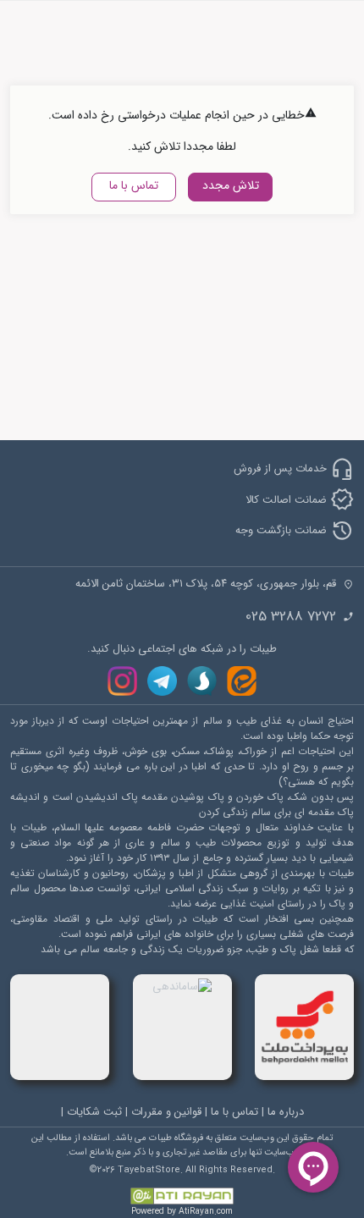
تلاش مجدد (230, 185)
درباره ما (285, 1112)
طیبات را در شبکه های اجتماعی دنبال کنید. (182, 649)
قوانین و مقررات (166, 1112)
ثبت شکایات (94, 1112)
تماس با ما (133, 185)
